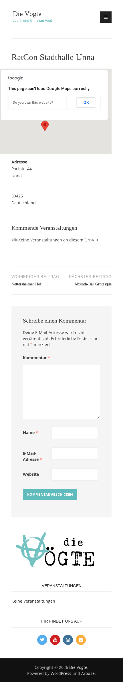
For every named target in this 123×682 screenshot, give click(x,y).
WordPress (61, 673)
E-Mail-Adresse (32, 456)
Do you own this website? (33, 103)
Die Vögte (27, 13)
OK (86, 102)
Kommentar (36, 357)
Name (30, 432)
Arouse (88, 673)
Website (31, 474)
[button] (45, 126)
